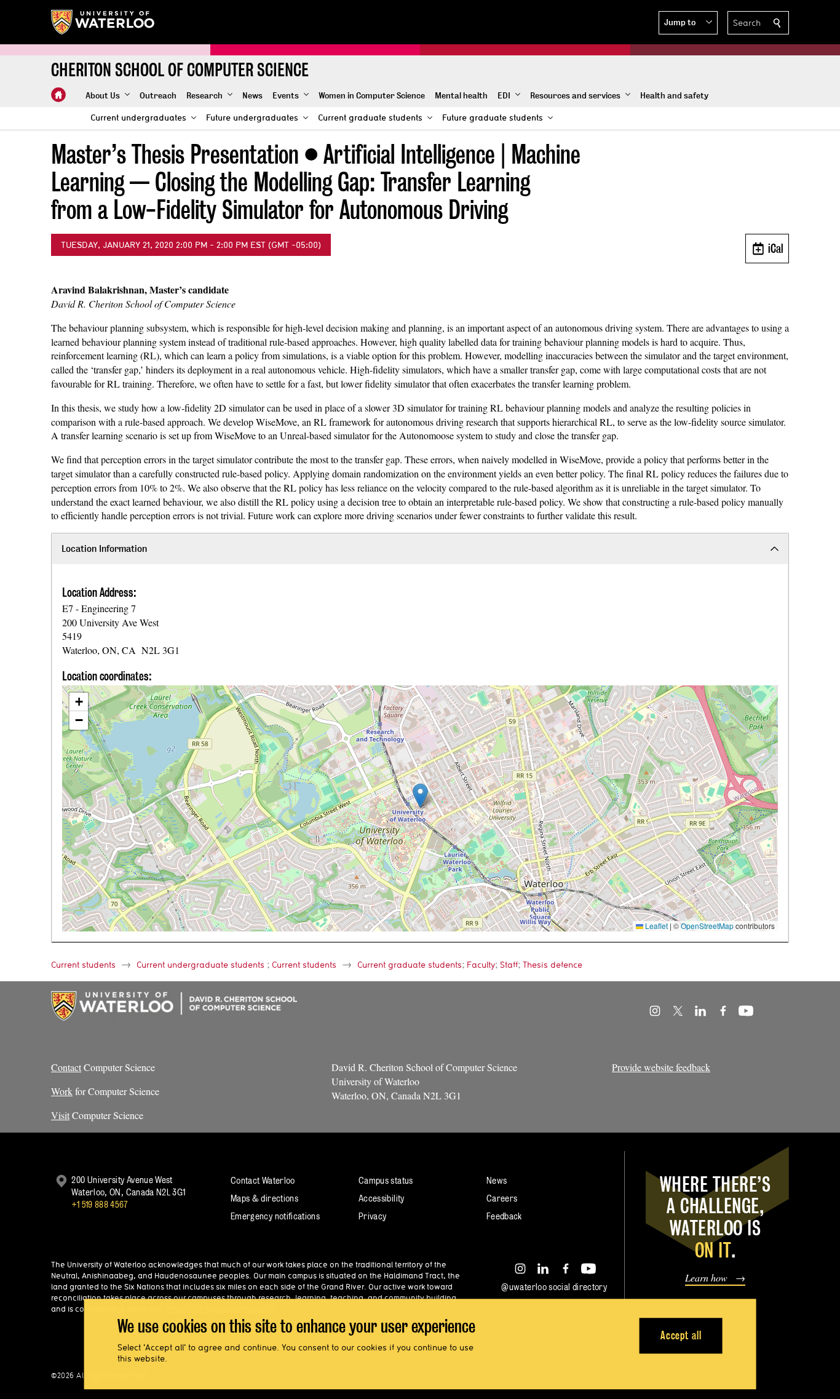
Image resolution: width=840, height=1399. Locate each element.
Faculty (481, 965)
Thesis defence (552, 965)
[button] (688, 23)
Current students (83, 965)
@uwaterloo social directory (554, 1286)
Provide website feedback (661, 1067)
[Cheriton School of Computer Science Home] (58, 94)
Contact (66, 1067)
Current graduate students (409, 965)
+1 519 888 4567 (99, 1204)
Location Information (104, 548)
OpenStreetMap (707, 925)
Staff (509, 965)
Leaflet (655, 925)
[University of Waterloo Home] (103, 22)
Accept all (681, 1335)
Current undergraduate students (200, 965)
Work (62, 1091)
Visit (60, 1115)
